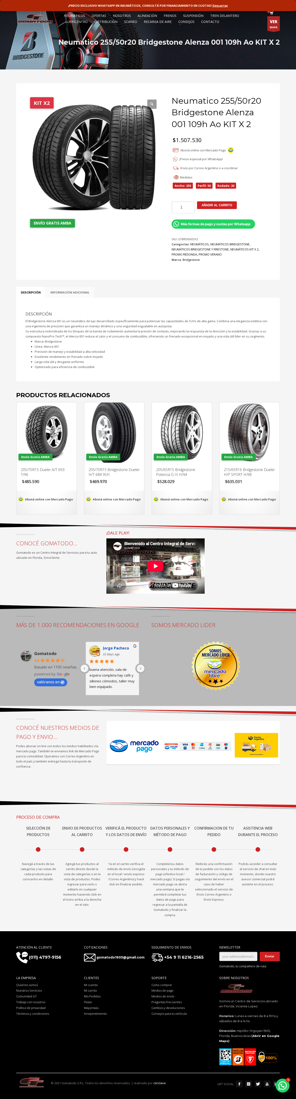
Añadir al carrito (217, 205)
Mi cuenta (91, 985)
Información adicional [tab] (69, 292)
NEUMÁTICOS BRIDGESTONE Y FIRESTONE (200, 249)
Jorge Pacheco (116, 648)
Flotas (88, 1002)
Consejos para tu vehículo (169, 1014)
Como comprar (161, 985)
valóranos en (48, 681)
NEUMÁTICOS (199, 244)
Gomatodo (45, 653)
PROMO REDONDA (184, 254)
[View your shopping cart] (271, 13)
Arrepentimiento (95, 1014)
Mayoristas (91, 1008)
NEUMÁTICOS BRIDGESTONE (230, 244)
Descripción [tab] (31, 292)
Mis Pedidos (92, 996)
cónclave (159, 1083)
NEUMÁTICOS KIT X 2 (244, 249)
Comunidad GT (26, 996)
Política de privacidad (31, 1008)
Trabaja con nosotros (30, 1002)
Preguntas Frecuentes (166, 1002)
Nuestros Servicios (29, 990)
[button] (152, 104)
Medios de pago (162, 990)
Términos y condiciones (32, 1014)
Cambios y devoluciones (168, 1008)
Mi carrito (90, 990)
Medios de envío (162, 996)
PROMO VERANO (210, 254)
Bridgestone (191, 260)
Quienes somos (27, 985)
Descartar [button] (220, 5)
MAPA (274, 24)
